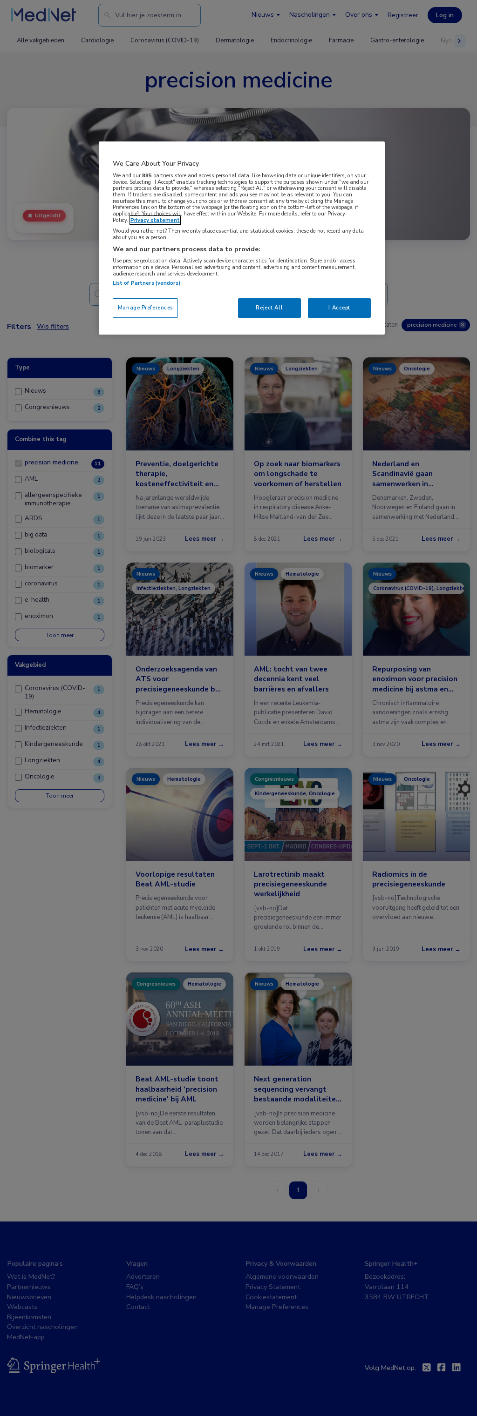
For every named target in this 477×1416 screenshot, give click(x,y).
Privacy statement (155, 220)
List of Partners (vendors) (146, 283)
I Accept (339, 307)
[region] (242, 238)
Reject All (269, 307)
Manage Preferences (145, 307)
